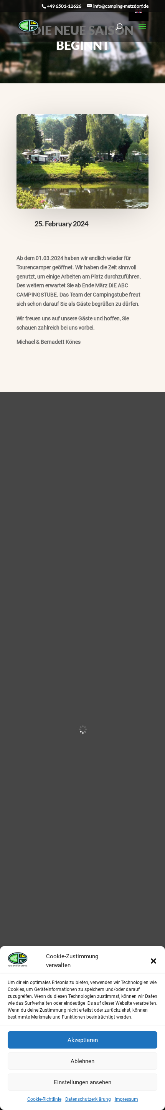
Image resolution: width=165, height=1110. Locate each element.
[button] (153, 961)
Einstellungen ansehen (82, 1082)
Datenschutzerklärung (88, 1099)
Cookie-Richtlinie (44, 1099)
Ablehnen (82, 1061)
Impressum (126, 1099)
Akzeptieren (83, 1040)
